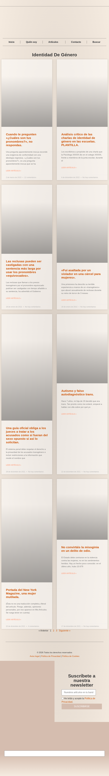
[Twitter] (106, 3)
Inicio (11, 42)
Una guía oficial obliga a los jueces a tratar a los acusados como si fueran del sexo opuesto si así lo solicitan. (27, 435)
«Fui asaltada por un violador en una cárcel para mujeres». (81, 274)
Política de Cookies (70, 656)
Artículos (53, 42)
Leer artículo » (13, 171)
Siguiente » (64, 630)
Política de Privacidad (50, 656)
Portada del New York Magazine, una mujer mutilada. (21, 593)
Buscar (96, 42)
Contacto (76, 42)
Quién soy (31, 42)
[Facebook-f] (101, 3)
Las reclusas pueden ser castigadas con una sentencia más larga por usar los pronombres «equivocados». (23, 268)
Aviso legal (34, 656)
